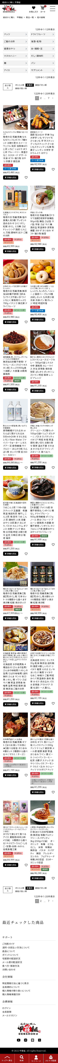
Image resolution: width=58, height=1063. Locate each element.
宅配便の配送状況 (11, 958)
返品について (8, 951)
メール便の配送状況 (12, 962)
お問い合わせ (8, 969)
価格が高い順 (21, 88)
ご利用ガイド (8, 944)
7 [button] (48, 98)
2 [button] (41, 98)
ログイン (6, 1008)
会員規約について (11, 987)
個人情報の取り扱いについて (16, 991)
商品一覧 (30, 17)
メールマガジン (9, 1015)
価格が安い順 (41, 85)
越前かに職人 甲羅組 (13, 17)
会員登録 (6, 1012)
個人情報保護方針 (11, 994)
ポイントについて (10, 955)
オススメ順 (19, 85)
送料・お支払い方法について (16, 947)
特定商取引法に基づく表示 (15, 983)
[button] (53, 98)
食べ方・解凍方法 (10, 966)
